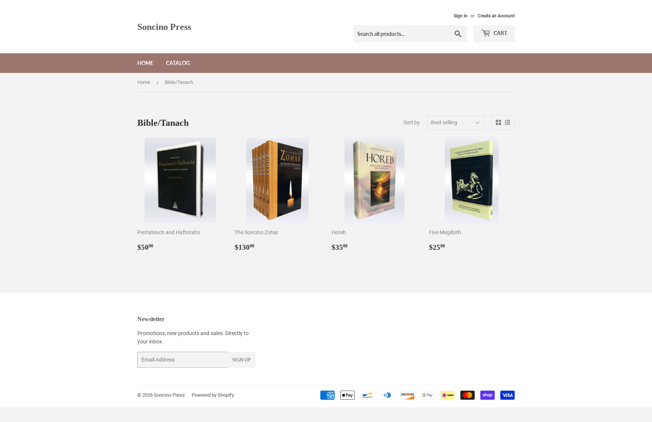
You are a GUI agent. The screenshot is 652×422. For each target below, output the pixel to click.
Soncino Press (164, 27)
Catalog (178, 63)
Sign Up (241, 360)
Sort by (411, 122)
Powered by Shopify (213, 395)
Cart (499, 33)
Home (145, 63)
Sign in (460, 16)
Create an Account (496, 16)
